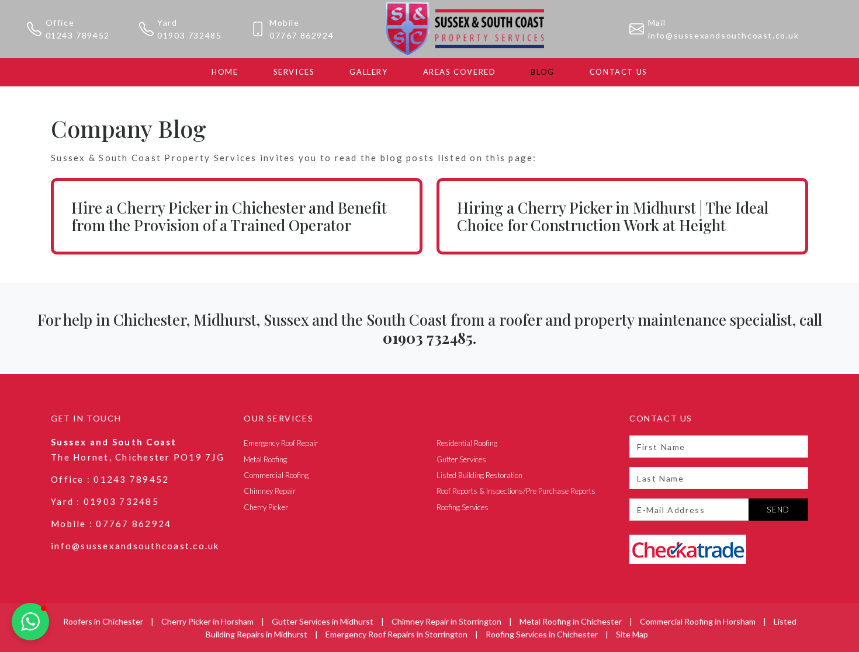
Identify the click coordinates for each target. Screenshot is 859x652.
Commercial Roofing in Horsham (698, 621)
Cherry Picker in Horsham (207, 621)
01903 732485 (121, 501)
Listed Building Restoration (479, 475)
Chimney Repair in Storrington (446, 621)
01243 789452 (131, 479)
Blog (542, 71)
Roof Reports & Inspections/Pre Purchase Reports (516, 491)
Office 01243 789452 (78, 29)
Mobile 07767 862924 (301, 29)
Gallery (368, 71)
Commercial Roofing (276, 475)
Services (294, 71)
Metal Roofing (265, 459)
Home (225, 71)
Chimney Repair (270, 491)
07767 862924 (133, 523)
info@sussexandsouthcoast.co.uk (135, 546)
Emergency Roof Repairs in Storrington (396, 634)
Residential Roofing (467, 443)
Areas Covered (459, 71)
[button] (30, 621)
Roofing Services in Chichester (542, 634)
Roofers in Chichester (103, 621)
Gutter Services (461, 459)
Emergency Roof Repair (281, 443)
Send (778, 509)
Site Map (632, 634)
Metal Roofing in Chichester (570, 621)
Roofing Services (463, 507)
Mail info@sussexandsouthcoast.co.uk (723, 29)
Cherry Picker (266, 507)
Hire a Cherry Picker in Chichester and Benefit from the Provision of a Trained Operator (229, 216)
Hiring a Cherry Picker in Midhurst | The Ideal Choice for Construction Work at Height (612, 216)
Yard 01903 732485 (189, 29)
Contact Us (618, 71)
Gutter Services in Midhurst (322, 621)
